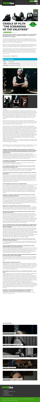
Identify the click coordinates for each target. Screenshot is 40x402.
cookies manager (15, 400)
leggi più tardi (15, 56)
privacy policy (4, 400)
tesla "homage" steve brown (9, 333)
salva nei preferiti (7, 56)
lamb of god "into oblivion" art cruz (10, 356)
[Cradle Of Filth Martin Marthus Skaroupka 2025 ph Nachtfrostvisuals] (20, 80)
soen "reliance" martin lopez (9, 367)
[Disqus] (20, 310)
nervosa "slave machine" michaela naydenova (12, 379)
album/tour (5, 65)
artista (4, 63)
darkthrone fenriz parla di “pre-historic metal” (12, 344)
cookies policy (9, 400)
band (4, 61)
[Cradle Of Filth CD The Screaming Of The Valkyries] (24, 101)
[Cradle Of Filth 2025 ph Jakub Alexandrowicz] (8, 101)
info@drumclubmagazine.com (8, 395)
